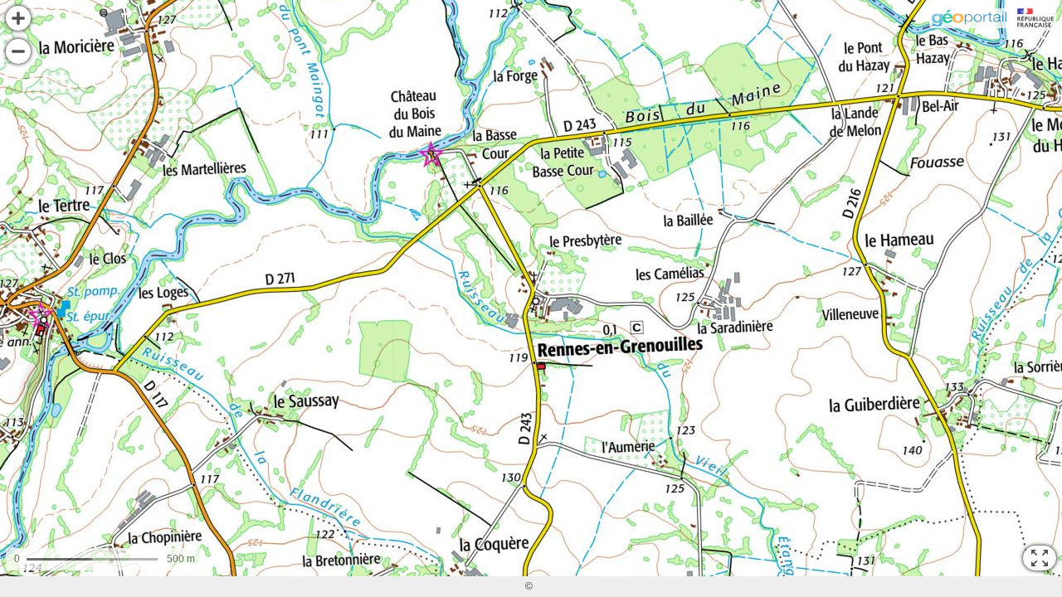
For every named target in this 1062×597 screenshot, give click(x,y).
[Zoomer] (18, 18)
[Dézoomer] (18, 51)
